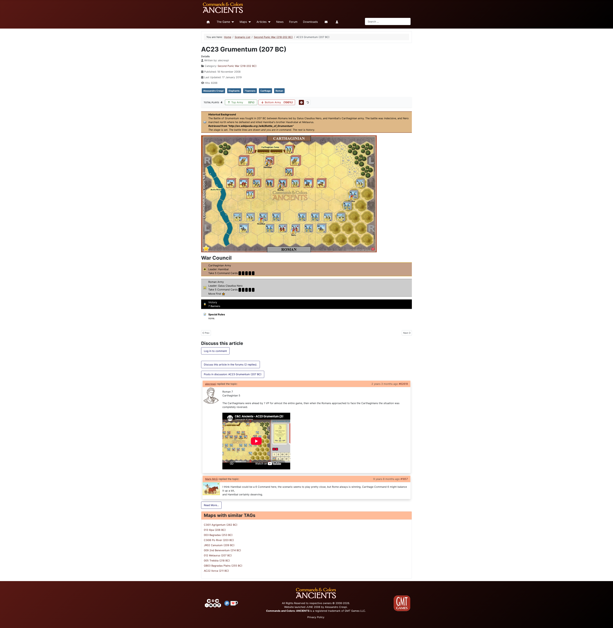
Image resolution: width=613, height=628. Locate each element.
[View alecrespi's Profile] (211, 395)
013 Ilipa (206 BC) (215, 529)
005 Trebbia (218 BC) (217, 560)
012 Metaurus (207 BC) (218, 555)
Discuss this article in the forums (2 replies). (230, 364)
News (280, 21)
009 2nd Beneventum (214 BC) (222, 550)
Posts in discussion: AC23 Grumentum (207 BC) (232, 374)
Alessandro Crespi (213, 90)
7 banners (250, 90)
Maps (243, 21)
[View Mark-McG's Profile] (211, 488)
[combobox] (388, 21)
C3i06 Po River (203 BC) (219, 540)
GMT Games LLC (355, 610)
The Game (223, 21)
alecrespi (210, 383)
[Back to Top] (607, 621)
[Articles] (269, 22)
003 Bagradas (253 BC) (218, 535)
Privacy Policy (315, 617)
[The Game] (232, 22)
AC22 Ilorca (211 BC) (216, 570)
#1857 (404, 479)
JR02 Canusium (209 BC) (219, 545)
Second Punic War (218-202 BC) (237, 66)
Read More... (211, 505)
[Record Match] (301, 102)
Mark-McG (211, 479)
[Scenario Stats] (307, 102)
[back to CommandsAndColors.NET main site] (212, 603)
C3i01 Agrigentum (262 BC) (220, 524)
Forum (293, 21)
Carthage (265, 90)
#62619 (403, 383)
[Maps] (249, 22)
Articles (262, 21)
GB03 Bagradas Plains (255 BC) (223, 565)
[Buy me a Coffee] (234, 603)
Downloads (310, 21)
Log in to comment (215, 351)
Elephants (234, 90)
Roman (279, 90)
